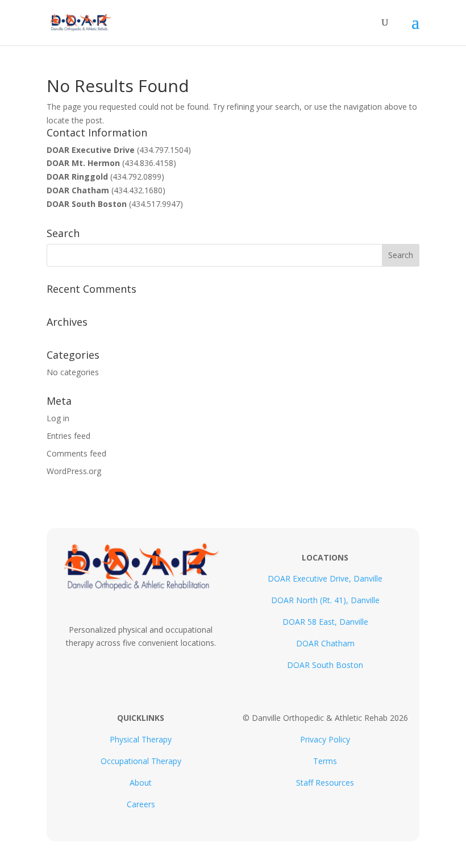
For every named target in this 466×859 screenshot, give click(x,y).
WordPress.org (74, 471)
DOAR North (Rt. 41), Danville (325, 600)
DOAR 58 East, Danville (325, 621)
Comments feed (76, 453)
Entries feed (68, 435)
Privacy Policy (325, 739)
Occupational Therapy (141, 761)
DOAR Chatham (325, 643)
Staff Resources (325, 782)
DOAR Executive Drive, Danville (325, 578)
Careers (141, 804)
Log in (58, 418)
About (141, 782)
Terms (325, 761)
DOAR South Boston (325, 664)
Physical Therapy (141, 739)
